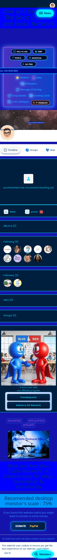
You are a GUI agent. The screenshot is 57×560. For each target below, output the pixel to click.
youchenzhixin (36, 122)
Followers (8, 275)
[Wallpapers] (22, 84)
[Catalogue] (9, 102)
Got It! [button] (7, 552)
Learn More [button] (43, 548)
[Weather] (17, 77)
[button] (52, 3)
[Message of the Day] (18, 90)
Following (8, 241)
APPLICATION (36, 420)
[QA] (31, 96)
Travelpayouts (28, 397)
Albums (7, 226)
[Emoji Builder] (9, 96)
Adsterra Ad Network (28, 405)
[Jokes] (34, 77)
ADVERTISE (14, 420)
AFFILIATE (28, 425)
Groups (7, 315)
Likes (6, 300)
